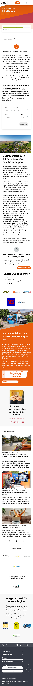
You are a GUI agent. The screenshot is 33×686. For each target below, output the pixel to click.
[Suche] (22, 3)
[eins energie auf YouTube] (17, 645)
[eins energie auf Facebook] (30, 645)
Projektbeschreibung (8, 39)
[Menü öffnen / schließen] (30, 3)
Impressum (5, 678)
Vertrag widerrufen (12, 671)
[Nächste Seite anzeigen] (27, 541)
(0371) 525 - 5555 (18, 422)
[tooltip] (9, 29)
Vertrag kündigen (12, 667)
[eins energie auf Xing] (24, 645)
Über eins (5, 658)
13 (23, 541)
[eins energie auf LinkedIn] (20, 645)
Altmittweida (27, 24)
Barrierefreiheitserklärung (9, 681)
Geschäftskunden (7, 654)
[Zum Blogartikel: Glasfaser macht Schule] (16, 522)
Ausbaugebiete (18, 24)
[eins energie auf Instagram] (27, 645)
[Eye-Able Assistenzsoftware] (26, 3)
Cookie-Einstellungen (22, 681)
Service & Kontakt (7, 661)
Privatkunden (5, 24)
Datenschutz (12, 678)
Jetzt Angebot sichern (24, 267)
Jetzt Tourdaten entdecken (10, 381)
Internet (11, 24)
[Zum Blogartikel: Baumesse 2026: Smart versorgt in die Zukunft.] (16, 487)
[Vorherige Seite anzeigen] (5, 541)
